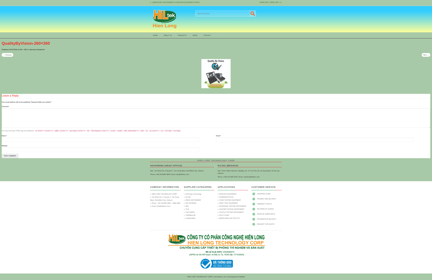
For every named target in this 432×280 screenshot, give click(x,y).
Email (218, 136)
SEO (187, 206)
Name (4, 136)
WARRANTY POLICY (264, 204)
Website (4, 146)
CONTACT (207, 35)
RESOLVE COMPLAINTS (266, 214)
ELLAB (188, 197)
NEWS (195, 35)
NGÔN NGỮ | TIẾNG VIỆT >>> (271, 2)
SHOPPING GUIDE (264, 194)
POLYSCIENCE (191, 203)
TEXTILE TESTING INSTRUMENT (231, 212)
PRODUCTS (182, 35)
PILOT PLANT (224, 215)
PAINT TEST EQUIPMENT (228, 203)
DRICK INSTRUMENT (193, 200)
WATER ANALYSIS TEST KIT (229, 218)
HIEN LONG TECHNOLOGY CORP (216, 160)
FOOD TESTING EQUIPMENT (230, 200)
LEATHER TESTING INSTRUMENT (231, 209)
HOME (155, 35)
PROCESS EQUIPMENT (228, 194)
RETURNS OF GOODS (265, 209)
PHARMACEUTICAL (226, 197)
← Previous (7, 55)
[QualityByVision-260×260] (216, 73)
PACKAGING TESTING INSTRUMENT (232, 206)
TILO (187, 209)
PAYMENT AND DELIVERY (266, 199)
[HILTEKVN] (164, 19)
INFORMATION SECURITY (266, 219)
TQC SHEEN (190, 212)
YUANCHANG (190, 218)
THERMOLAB (190, 215)
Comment (5, 106)
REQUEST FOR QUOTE (265, 224)
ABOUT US (168, 35)
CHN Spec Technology (193, 194)
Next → (426, 55)
